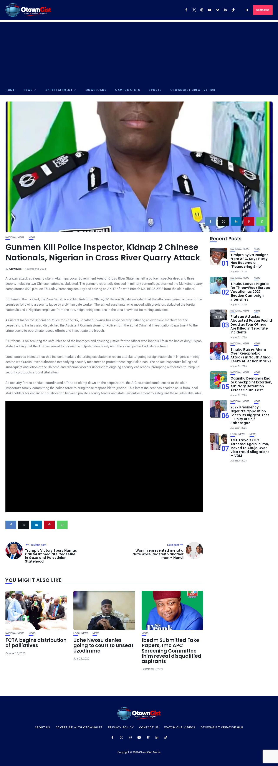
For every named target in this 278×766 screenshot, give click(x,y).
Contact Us (262, 10)
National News (14, 237)
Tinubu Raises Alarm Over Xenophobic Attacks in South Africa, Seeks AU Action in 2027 (250, 355)
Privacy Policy (121, 727)
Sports (155, 90)
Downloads (96, 90)
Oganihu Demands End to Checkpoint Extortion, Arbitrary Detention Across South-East (251, 384)
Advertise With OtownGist (79, 727)
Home (10, 90)
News (28, 90)
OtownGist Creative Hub (192, 90)
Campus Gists (127, 90)
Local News (80, 633)
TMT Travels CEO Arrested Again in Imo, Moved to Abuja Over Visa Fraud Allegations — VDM (250, 448)
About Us (42, 727)
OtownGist (15, 268)
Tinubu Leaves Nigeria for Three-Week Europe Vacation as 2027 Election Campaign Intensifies (250, 291)
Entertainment (59, 90)
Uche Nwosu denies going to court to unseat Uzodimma (103, 645)
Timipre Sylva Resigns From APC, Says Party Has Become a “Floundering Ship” (249, 261)
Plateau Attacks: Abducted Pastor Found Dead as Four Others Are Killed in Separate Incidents (251, 324)
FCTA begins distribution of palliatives (35, 643)
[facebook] (210, 221)
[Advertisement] (139, 52)
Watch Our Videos (179, 727)
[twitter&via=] (223, 221)
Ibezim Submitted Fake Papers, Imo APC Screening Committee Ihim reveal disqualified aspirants (171, 651)
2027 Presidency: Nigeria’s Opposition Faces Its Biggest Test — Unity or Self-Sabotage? (249, 415)
